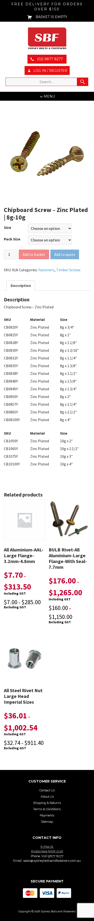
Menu (49, 96)
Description (21, 285)
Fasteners (46, 269)
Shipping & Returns (47, 803)
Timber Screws (68, 269)
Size (7, 227)
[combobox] (47, 82)
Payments (47, 815)
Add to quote (64, 254)
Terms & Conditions (47, 809)
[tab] (21, 285)
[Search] (82, 82)
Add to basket (34, 254)
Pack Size (12, 239)
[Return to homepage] (47, 38)
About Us (47, 796)
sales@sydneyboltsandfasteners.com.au (52, 860)
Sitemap (47, 821)
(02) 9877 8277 (52, 856)
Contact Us (47, 790)
